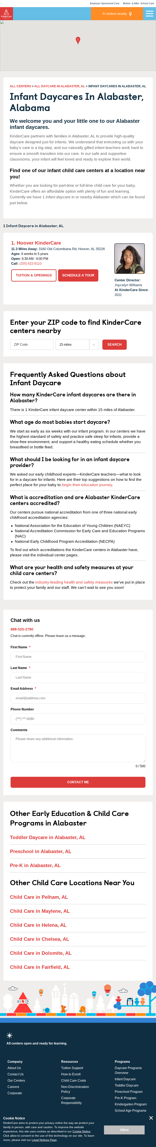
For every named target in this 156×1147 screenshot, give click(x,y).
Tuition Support (72, 1068)
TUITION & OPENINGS (34, 275)
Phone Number (22, 709)
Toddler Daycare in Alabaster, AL (48, 837)
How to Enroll (71, 1074)
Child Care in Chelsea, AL (39, 939)
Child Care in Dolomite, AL (41, 953)
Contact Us (16, 1074)
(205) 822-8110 (30, 263)
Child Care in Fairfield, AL (40, 967)
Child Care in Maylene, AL (40, 911)
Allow (124, 1130)
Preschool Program (129, 1091)
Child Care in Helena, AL (38, 925)
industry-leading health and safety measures (74, 582)
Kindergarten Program (131, 1104)
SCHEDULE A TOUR (78, 275)
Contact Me (78, 782)
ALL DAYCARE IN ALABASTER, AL (59, 86)
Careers (13, 1087)
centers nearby (115, 13)
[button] (78, 41)
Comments (19, 730)
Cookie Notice (81, 1131)
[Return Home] (6, 13)
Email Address (23, 688)
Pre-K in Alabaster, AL (35, 865)
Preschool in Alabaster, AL (41, 851)
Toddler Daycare (127, 1085)
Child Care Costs (73, 1080)
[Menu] (149, 13)
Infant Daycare (125, 1079)
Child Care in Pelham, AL (39, 897)
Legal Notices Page (44, 1140)
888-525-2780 (22, 629)
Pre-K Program (125, 1098)
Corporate (15, 1093)
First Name (20, 647)
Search (114, 344)
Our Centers (16, 1080)
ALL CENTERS (20, 86)
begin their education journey (87, 485)
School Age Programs (130, 1110)
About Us (14, 1068)
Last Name (20, 668)
